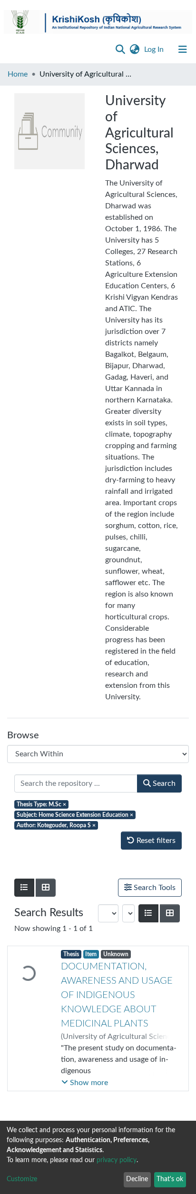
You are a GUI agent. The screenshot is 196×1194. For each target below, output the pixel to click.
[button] (134, 49)
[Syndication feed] (168, 931)
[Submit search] (120, 49)
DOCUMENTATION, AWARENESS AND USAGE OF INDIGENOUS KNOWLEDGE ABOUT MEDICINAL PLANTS (117, 1001)
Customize (22, 1179)
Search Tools (154, 887)
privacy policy (117, 1160)
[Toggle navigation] (182, 49)
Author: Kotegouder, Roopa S (56, 825)
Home (18, 74)
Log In (155, 49)
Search (163, 783)
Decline (137, 1179)
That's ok (170, 1179)
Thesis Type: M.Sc (41, 804)
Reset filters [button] (155, 840)
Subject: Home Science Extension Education (75, 815)
